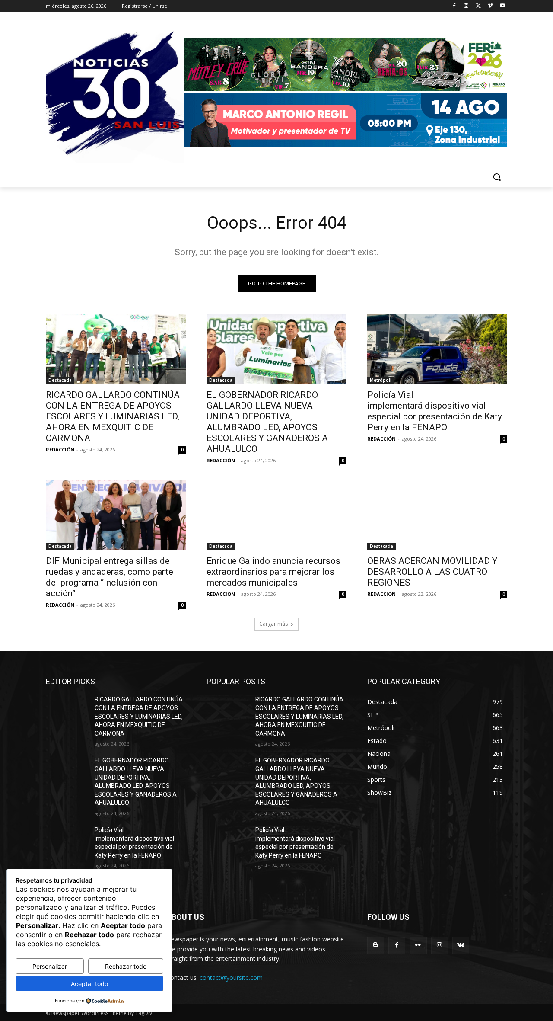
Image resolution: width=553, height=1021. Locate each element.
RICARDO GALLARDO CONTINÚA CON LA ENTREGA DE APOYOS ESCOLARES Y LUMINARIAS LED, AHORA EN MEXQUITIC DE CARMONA (113, 416)
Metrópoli (380, 380)
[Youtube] (502, 6)
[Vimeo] (490, 6)
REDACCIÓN (60, 449)
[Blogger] (375, 945)
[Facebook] (454, 6)
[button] (496, 176)
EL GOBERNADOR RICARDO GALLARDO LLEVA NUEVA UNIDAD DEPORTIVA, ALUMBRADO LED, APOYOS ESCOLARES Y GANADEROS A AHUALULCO (267, 422)
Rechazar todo (125, 966)
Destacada (60, 380)
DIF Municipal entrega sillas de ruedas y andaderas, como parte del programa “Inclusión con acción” (109, 577)
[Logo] (345, 94)
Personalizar (49, 966)
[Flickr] (418, 945)
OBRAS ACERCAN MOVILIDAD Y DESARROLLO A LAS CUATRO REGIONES (432, 572)
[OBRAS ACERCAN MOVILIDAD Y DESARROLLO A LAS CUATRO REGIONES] (437, 515)
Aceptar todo (89, 983)
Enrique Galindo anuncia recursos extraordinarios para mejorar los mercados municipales (273, 572)
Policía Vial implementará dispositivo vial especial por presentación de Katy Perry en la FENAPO (434, 411)
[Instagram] (466, 6)
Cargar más (273, 623)
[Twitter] (478, 6)
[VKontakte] (460, 945)
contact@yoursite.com (231, 977)
